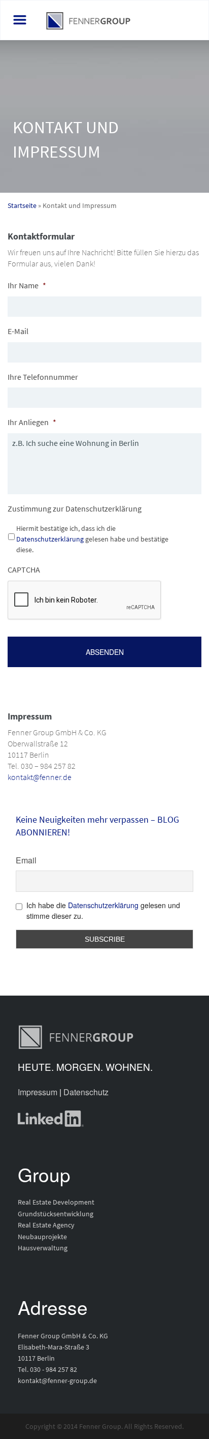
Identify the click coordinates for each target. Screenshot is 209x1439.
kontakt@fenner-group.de (57, 1380)
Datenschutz (86, 1092)
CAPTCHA (24, 569)
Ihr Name (27, 285)
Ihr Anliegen (32, 422)
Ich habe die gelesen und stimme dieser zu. (103, 910)
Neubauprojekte (42, 1236)
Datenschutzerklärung (50, 539)
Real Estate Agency (46, 1225)
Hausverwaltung (42, 1247)
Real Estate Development (56, 1202)
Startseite (22, 205)
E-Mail (18, 331)
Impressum (37, 1092)
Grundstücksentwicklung (55, 1213)
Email (26, 860)
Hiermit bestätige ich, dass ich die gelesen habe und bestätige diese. (92, 539)
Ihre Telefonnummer (43, 377)
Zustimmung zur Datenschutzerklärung (75, 508)
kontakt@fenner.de (40, 777)
